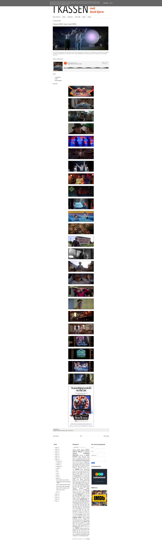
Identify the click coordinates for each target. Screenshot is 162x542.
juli (57, 469)
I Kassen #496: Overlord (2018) (62, 480)
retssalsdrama (75, 513)
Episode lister (70, 17)
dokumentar (80, 467)
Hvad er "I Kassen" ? (56, 17)
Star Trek (86, 522)
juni (57, 471)
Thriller (77, 528)
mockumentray (78, 498)
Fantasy (84, 472)
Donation (89, 17)
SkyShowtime (81, 520)
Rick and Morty (79, 513)
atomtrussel (82, 459)
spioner (85, 521)
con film (85, 464)
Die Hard (78, 466)
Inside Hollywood (75, 484)
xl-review (87, 534)
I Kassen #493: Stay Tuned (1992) (63, 486)
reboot (78, 512)
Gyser (81, 479)
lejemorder (78, 493)
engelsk (85, 470)
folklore (85, 474)
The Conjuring (85, 526)
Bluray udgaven (58, 80)
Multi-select (76, 447)
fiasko (81, 473)
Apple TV (74, 459)
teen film (75, 526)
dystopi (81, 469)
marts (57, 476)
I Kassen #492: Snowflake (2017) (62, 487)
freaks (74, 477)
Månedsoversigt (83, 499)
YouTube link (57, 77)
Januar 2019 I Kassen (60, 489)
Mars (81, 495)
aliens (88, 456)
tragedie (79, 529)
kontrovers (80, 492)
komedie (63, 430)
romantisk (80, 514)
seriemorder (75, 518)
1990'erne (59, 430)
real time (74, 512)
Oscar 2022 (77, 507)
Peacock (88, 508)
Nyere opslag (55, 436)
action (87, 455)
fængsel (85, 477)
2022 (56, 454)
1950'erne (78, 450)
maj (57, 473)
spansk (79, 521)
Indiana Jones (83, 483)
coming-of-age (75, 464)
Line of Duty (85, 493)
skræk (78, 520)
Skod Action (74, 520)
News (86, 501)
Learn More (105, 3)
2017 (56, 495)
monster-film (84, 498)
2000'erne (75, 453)
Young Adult (75, 535)
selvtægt (84, 517)
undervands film (79, 532)
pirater (74, 509)
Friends (82, 477)
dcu (81, 465)
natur (88, 499)
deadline (83, 465)
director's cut (87, 466)
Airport (79, 456)
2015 (56, 499)
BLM (83, 461)
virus (80, 533)
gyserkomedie (86, 479)
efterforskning (86, 469)
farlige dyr (87, 472)
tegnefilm (78, 526)
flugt (81, 474)
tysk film (79, 530)
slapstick (85, 520)
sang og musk (75, 516)
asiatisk (78, 459)
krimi (88, 492)
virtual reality (77, 533)
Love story (75, 494)
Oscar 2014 (77, 504)
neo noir (79, 501)
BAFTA (86, 459)
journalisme (81, 488)
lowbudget (79, 494)
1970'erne (87, 450)
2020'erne (76, 455)
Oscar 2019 (79, 506)
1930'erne (87, 449)
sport (79, 522)
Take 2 (88, 525)
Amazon (80, 457)
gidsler (78, 478)
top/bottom (76, 529)
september (58, 466)
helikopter (74, 482)
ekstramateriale (81, 470)
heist (88, 480)
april (57, 475)
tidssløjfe (85, 528)
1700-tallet (74, 449)
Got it (111, 3)
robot (76, 514)
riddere (83, 513)
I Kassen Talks (77, 17)
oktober (58, 464)
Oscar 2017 (87, 504)
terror (82, 526)
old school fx (79, 502)
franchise (78, 475)
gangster (74, 478)
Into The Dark (81, 484)
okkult (76, 502)
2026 (56, 447)
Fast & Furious (76, 473)
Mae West (75, 495)
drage (73, 469)
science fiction (70, 430)
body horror (87, 461)
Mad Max (87, 494)
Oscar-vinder (87, 507)
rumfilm (84, 514)
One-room (81, 503)
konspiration (75, 492)
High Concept (81, 482)
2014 (56, 501)
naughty (74, 501)
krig (86, 492)
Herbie (77, 482)
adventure (75, 456)
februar (57, 478)
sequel (87, 517)
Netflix (83, 501)
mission (74, 498)
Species (82, 521)
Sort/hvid (76, 521)
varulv (73, 533)
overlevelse (74, 508)
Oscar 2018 (75, 506)
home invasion (87, 482)
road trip (86, 513)
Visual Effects (84, 533)
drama (77, 469)
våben (88, 533)
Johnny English (83, 487)
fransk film (87, 475)
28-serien (81, 455)
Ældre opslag (106, 436)
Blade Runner (80, 461)
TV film (88, 529)
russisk (88, 514)
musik (74, 499)
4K (84, 455)
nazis (76, 501)
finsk (78, 474)
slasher (88, 520)
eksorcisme (77, 470)
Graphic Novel (76, 479)
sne (73, 521)
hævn (74, 483)
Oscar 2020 (84, 506)
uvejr (83, 532)
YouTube (78, 535)
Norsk (88, 501)
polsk (85, 509)
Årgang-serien (85, 535)
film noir (85, 473)
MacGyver (84, 494)
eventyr (74, 472)
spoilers (74, 522)
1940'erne (74, 450)
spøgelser (82, 522)
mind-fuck (87, 497)
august (57, 468)
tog (73, 529)
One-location (76, 503)
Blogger (88, 538)
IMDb (56, 78)
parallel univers (84, 508)
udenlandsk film (86, 530)
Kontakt (84, 17)
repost (84, 512)
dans (73, 465)
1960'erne (83, 450)
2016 (56, 497)
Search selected (82, 447)
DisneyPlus (75, 467)
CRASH (88, 464)
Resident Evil (87, 512)
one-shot (85, 503)
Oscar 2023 (82, 507)
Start (81, 436)
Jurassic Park (80, 489)
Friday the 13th (78, 477)
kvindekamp (74, 493)
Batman (74, 461)
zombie (81, 535)
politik (82, 509)
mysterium (77, 499)
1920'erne (82, 449)
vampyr (88, 532)
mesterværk (83, 497)
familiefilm (81, 472)
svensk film (75, 525)
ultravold (74, 532)
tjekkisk (88, 528)
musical (88, 498)
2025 (56, 449)
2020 (56, 457)
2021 (56, 456)
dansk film (77, 465)
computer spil (81, 464)
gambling (88, 477)
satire (66, 430)
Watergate (74, 534)
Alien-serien (84, 456)
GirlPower (81, 478)
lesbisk (82, 493)
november (58, 462)
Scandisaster (83, 516)
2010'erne (86, 453)
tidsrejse (81, 528)
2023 (56, 452)
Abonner (64, 17)
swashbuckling (83, 525)
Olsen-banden (85, 502)
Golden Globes (86, 478)
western (81, 534)
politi (80, 509)
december (58, 461)
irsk (88, 484)
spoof (77, 522)
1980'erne (75, 451)
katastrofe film (86, 489)
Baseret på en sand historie (82, 460)
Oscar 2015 (82, 504)
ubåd (82, 530)
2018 (56, 494)
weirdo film (78, 534)
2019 (56, 459)
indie (86, 483)
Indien (88, 483)
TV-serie (74, 530)
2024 (56, 450)
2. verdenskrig (86, 451)
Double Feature (86, 467)
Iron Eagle (86, 484)
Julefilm (87, 488)
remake (80, 512)
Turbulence (84, 529)
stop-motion (80, 524)
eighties (74, 470)
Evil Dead (77, 472)
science (88, 516)
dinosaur (82, 466)
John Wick (77, 487)
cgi (88, 462)
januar (57, 491)
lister (88, 493)
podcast (76, 509)
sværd (79, 525)
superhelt (87, 524)
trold (81, 529)
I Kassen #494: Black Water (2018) (63, 484)
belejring (76, 461)
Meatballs (78, 497)
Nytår (74, 502)
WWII (85, 534)
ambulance (84, 457)
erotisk (88, 470)
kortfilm (83, 492)
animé (88, 457)
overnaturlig (78, 508)
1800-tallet (78, 449)
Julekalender (75, 489)
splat (88, 521)
